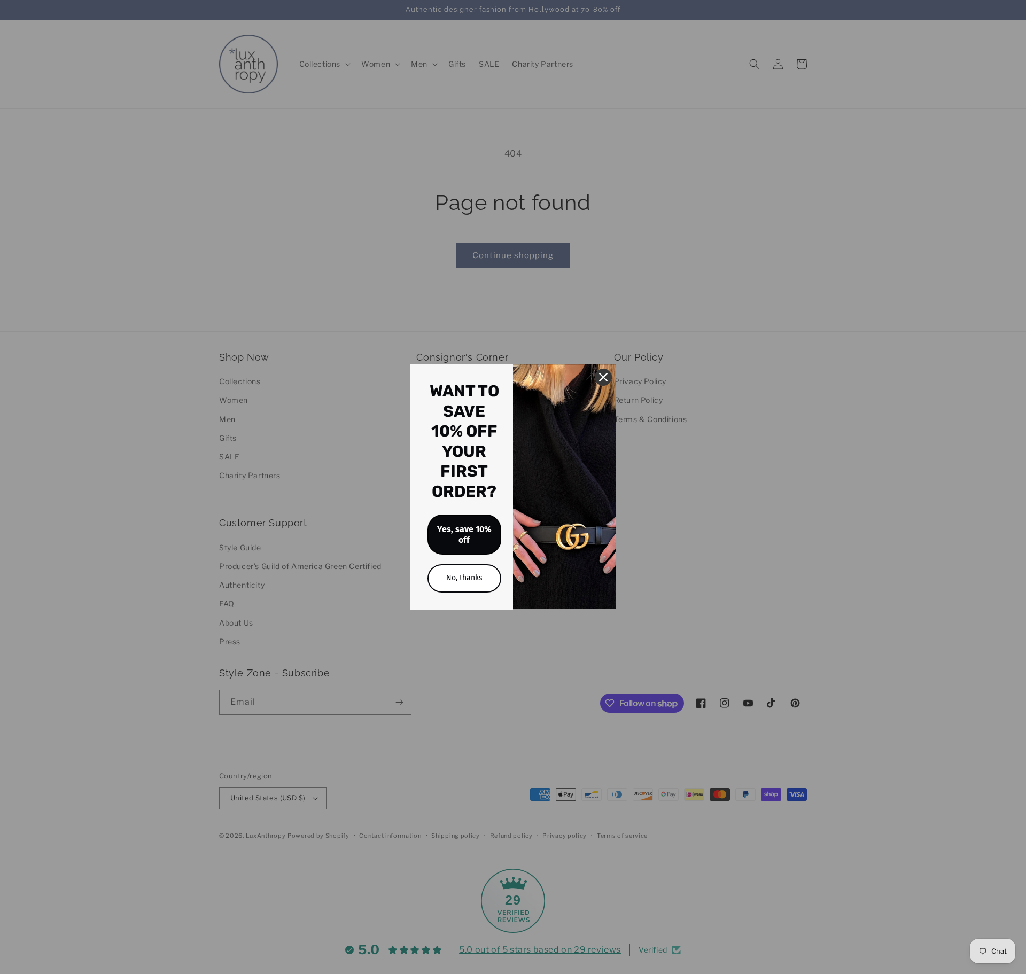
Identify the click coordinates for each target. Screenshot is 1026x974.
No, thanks (464, 577)
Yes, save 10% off (464, 534)
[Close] (603, 377)
